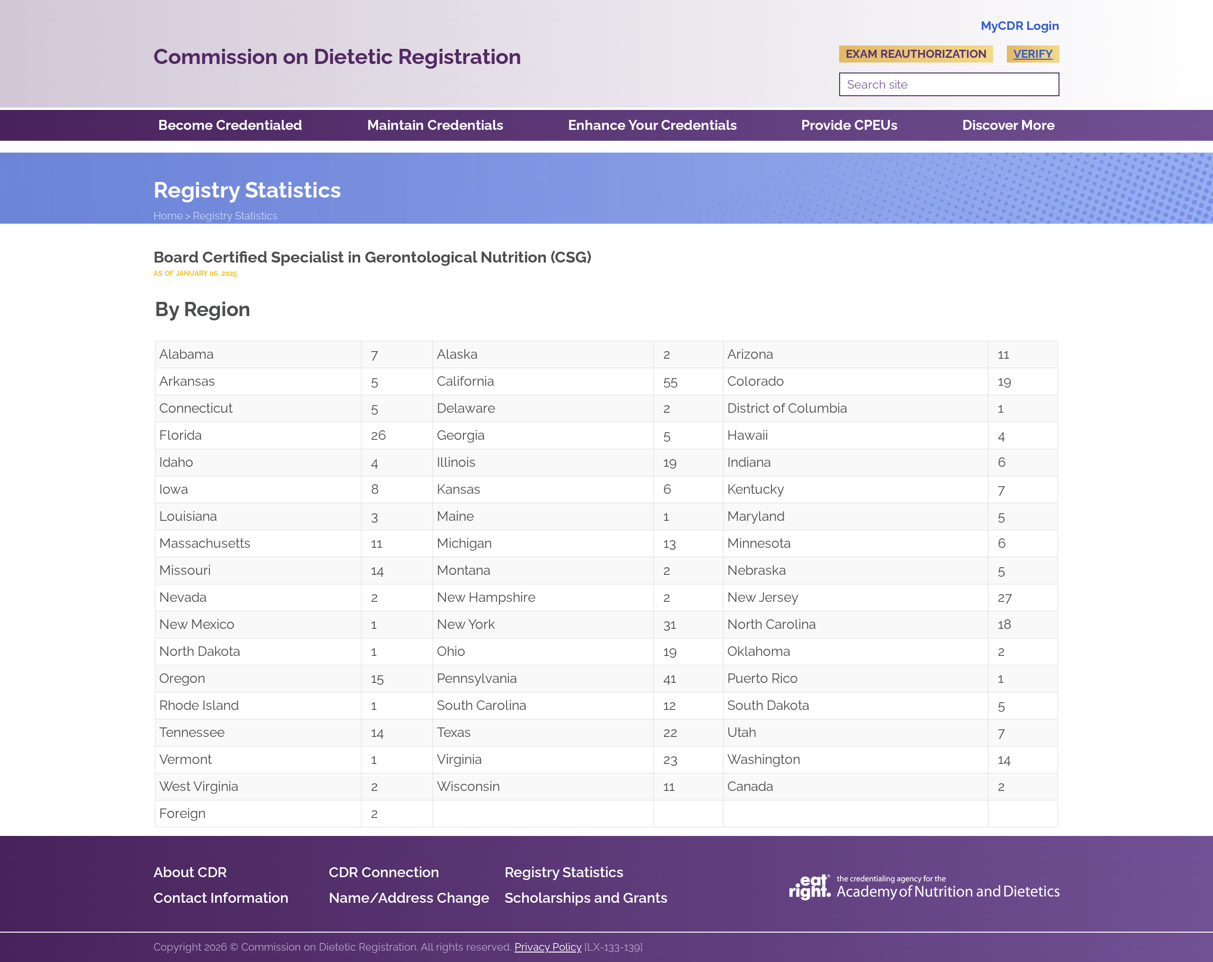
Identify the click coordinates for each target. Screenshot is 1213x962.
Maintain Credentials (435, 125)
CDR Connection (384, 872)
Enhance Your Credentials (652, 125)
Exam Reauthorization (916, 54)
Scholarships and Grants (586, 897)
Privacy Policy (548, 947)
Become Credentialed (230, 125)
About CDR (190, 872)
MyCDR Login (1020, 25)
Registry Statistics (564, 872)
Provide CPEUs (849, 125)
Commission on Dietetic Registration (337, 56)
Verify (1033, 54)
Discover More (1008, 125)
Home (168, 215)
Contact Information (221, 897)
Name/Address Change (409, 897)
